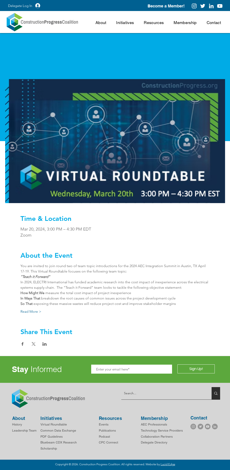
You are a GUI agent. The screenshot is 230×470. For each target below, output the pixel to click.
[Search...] (216, 393)
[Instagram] (194, 6)
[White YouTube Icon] (220, 6)
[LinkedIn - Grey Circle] (215, 426)
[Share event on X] (33, 344)
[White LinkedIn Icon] (211, 6)
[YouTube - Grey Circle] (207, 426)
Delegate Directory (154, 442)
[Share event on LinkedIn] (44, 344)
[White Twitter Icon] (202, 6)
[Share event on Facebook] (22, 344)
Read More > (30, 311)
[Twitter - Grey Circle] (200, 426)
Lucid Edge (168, 464)
